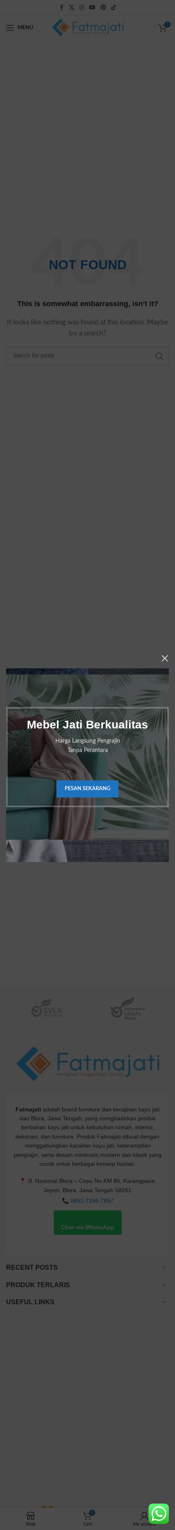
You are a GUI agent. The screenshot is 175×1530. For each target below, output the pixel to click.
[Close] (165, 658)
